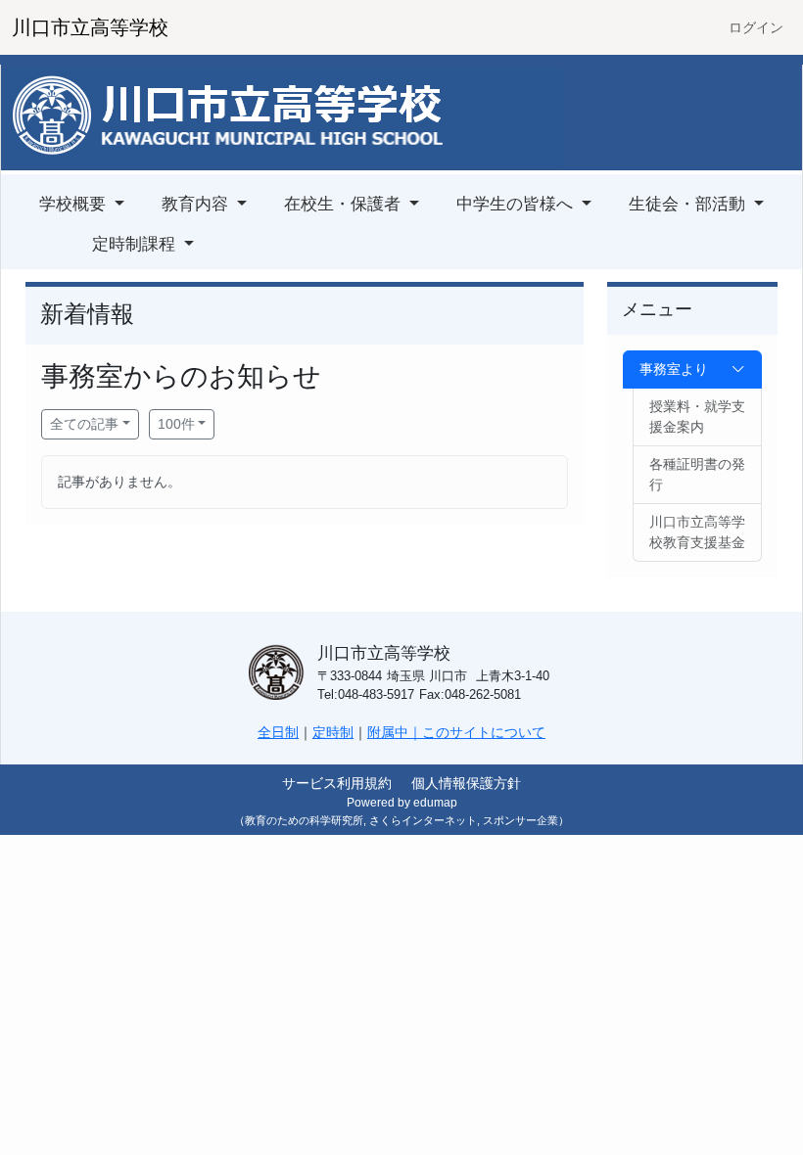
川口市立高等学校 (90, 27)
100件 (176, 424)
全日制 (278, 732)
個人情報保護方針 (466, 783)
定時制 (333, 732)
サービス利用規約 (337, 783)
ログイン (756, 27)
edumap (435, 802)
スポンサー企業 (520, 820)
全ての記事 (84, 424)
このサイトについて (483, 732)
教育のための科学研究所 (304, 820)
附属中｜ (394, 732)
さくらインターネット (423, 820)
